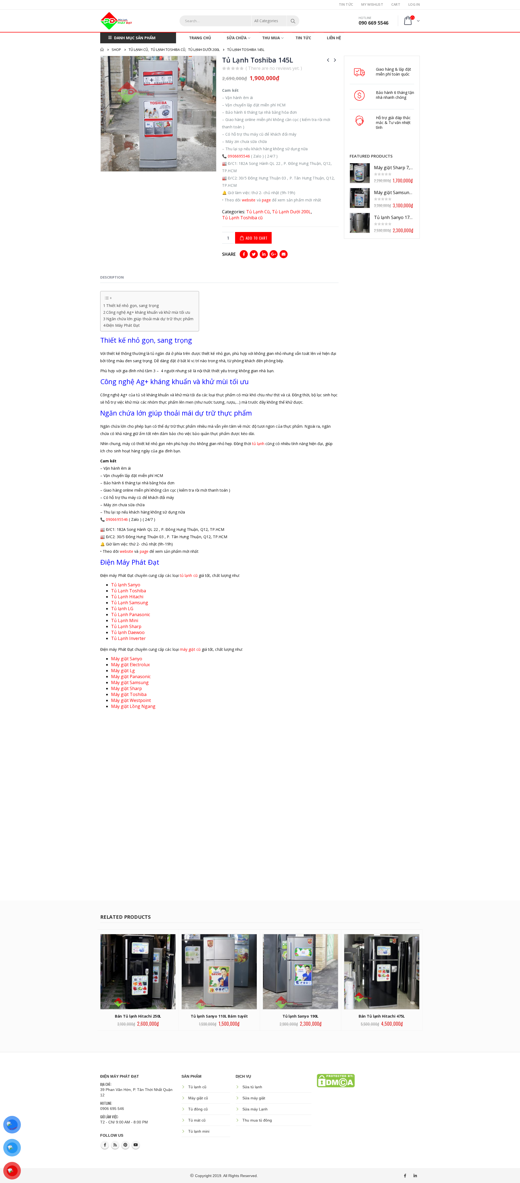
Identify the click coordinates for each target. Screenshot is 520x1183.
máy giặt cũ (190, 649)
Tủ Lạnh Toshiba (128, 591)
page (266, 199)
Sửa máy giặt (253, 1098)
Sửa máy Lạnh (255, 1109)
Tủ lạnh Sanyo (126, 585)
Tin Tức (346, 4)
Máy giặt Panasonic (131, 676)
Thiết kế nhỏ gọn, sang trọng (132, 305)
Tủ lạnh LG (122, 609)
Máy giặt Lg (123, 671)
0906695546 (239, 156)
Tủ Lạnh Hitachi (127, 597)
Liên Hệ (334, 37)
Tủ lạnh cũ (197, 1087)
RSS (115, 1145)
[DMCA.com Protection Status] (336, 1080)
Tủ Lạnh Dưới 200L (291, 212)
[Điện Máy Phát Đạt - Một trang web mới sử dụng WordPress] (116, 20)
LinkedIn (264, 254)
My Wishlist (372, 4)
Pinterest (125, 1145)
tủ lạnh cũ (189, 575)
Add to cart (257, 238)
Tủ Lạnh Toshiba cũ (242, 218)
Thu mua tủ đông (257, 1120)
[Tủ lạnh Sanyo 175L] (360, 223)
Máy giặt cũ (198, 1098)
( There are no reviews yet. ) (274, 68)
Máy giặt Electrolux (130, 665)
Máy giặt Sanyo (126, 659)
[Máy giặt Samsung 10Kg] (360, 198)
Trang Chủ (200, 37)
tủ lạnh (258, 443)
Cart (395, 4)
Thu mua (271, 37)
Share (229, 254)
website (249, 199)
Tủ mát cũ (197, 1120)
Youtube (136, 1145)
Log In (414, 4)
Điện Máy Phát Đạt (123, 325)
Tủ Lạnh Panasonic (130, 614)
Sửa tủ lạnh (252, 1087)
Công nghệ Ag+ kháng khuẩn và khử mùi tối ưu (148, 312)
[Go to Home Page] (102, 50)
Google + (273, 254)
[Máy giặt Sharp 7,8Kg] (360, 173)
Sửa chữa (236, 37)
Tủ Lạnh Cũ (258, 212)
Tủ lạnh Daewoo (128, 632)
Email (284, 254)
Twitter (254, 254)
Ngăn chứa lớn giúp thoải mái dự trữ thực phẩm (149, 318)
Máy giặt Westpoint (131, 700)
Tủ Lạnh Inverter (128, 638)
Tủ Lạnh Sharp (126, 626)
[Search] (293, 20)
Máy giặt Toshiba (129, 694)
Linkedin (415, 1176)
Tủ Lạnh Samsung (129, 603)
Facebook (244, 254)
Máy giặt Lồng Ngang (133, 706)
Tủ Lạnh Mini (124, 620)
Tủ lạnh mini (198, 1131)
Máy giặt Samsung (130, 682)
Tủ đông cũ (198, 1109)
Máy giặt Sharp (126, 688)
